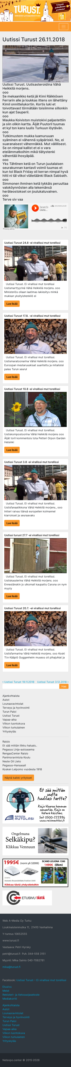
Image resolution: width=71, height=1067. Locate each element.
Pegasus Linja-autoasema (18, 749)
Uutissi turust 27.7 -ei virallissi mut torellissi (31, 535)
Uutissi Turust (10, 715)
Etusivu (7, 986)
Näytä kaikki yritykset (18, 777)
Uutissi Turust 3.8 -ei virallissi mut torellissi (31, 462)
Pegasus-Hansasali (14, 765)
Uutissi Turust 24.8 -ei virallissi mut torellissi (32, 242)
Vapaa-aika (9, 719)
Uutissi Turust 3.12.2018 (52, 682)
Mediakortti (9, 998)
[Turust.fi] (35, 10)
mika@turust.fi (11, 967)
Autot (5, 699)
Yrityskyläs (9, 731)
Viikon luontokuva (13, 723)
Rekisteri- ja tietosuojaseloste (20, 994)
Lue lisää (12, 303)
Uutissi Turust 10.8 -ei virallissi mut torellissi (32, 389)
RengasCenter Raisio (15, 753)
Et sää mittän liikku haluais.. (19, 745)
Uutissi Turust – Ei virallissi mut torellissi (41, 980)
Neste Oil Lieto (11, 761)
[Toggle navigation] (63, 26)
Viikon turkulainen (13, 727)
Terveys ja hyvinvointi (16, 707)
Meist (5, 990)
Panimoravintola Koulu (16, 757)
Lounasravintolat (12, 703)
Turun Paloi (9, 711)
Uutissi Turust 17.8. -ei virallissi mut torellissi (32, 315)
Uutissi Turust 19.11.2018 (18, 682)
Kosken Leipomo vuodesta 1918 (22, 769)
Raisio (6, 741)
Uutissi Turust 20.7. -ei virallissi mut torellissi (32, 608)
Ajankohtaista (10, 695)
